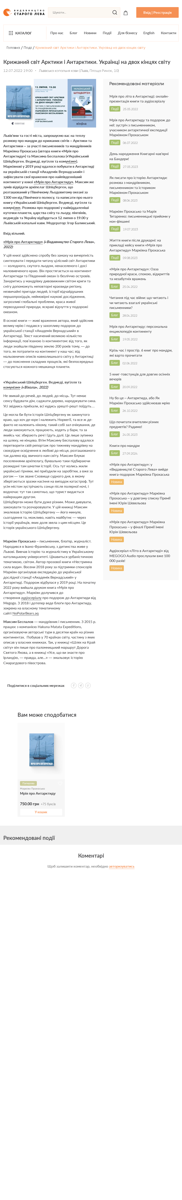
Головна (13, 47)
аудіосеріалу (31, 597)
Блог (73, 33)
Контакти (168, 33)
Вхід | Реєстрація (157, 12)
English (148, 33)
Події (107, 33)
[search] (114, 12)
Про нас (56, 33)
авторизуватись (122, 866)
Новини (90, 33)
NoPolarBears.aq (25, 613)
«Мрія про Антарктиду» (53, 182)
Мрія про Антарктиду (37, 793)
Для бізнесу (127, 33)
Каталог (23, 33)
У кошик (41, 812)
